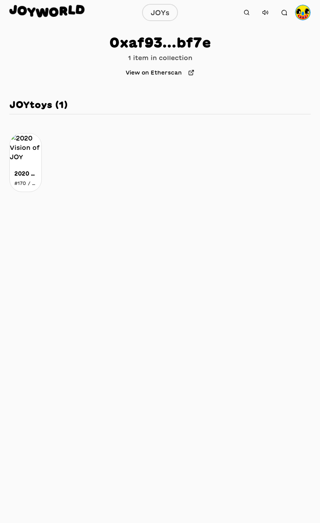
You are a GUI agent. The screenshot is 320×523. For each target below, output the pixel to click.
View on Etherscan (154, 72)
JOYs (160, 12)
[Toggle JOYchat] (284, 12)
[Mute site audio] (265, 12)
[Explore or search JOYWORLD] (246, 12)
